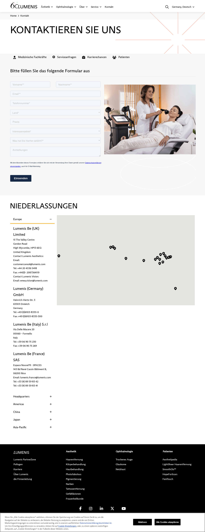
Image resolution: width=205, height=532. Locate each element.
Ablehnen (142, 522)
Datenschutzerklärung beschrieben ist (96, 523)
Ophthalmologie (64, 6)
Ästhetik (45, 6)
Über (82, 6)
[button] (167, 7)
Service (94, 6)
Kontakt (109, 6)
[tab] (30, 57)
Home (13, 15)
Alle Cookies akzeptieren (167, 522)
